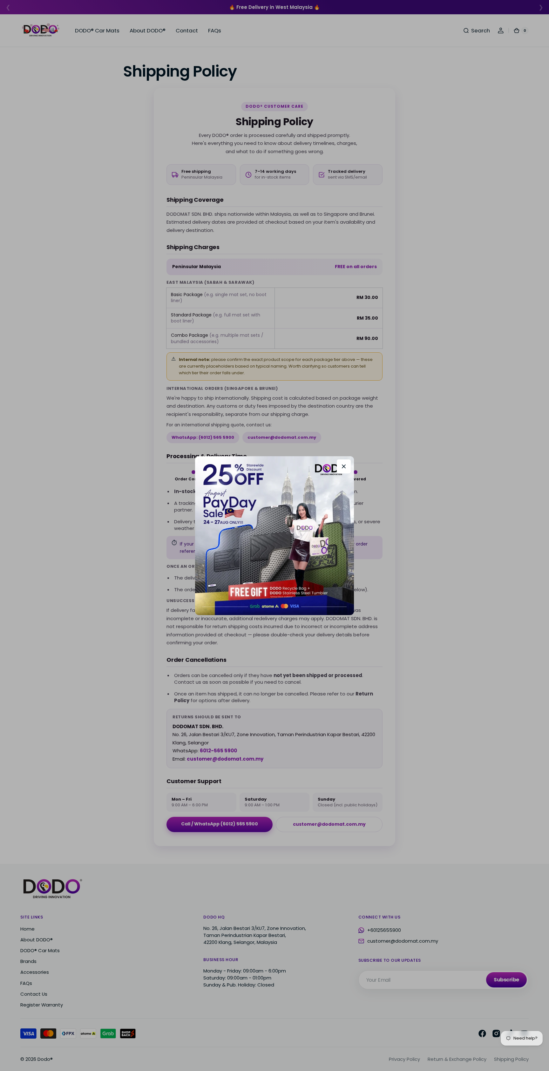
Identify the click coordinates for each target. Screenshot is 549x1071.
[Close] (344, 466)
